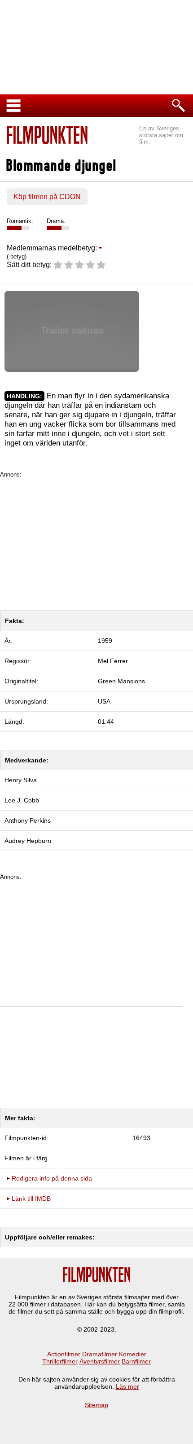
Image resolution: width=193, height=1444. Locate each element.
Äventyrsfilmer (99, 1361)
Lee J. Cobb (21, 800)
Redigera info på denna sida (52, 1178)
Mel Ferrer (113, 660)
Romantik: (20, 221)
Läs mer (127, 1386)
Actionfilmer (63, 1354)
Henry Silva (20, 780)
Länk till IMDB (31, 1198)
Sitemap (96, 1404)
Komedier (132, 1354)
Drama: (56, 221)
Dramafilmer (99, 1354)
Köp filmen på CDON (47, 197)
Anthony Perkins (27, 820)
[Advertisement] (96, 541)
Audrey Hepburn (27, 840)
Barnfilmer (136, 1361)
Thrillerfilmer (60, 1361)
